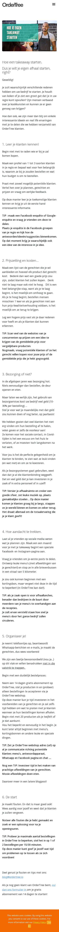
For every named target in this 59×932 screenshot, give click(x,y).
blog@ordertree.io (12, 877)
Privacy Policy (39, 922)
